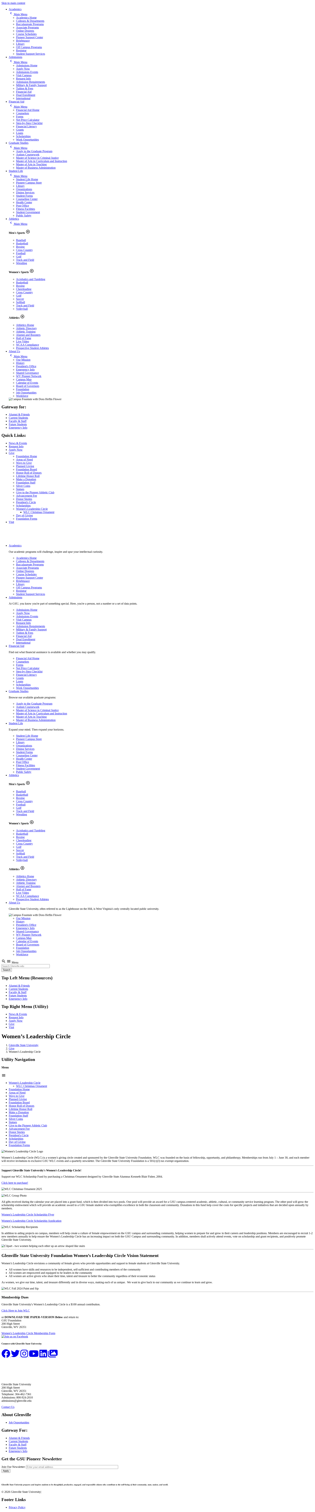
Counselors (22, 113)
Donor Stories (24, 499)
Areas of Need (24, 459)
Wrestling (21, 263)
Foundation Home (26, 456)
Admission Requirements (30, 81)
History (20, 363)
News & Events (18, 443)
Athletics (14, 218)
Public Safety (23, 215)
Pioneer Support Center (29, 37)
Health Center (24, 202)
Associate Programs (27, 27)
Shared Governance (27, 372)
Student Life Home (27, 179)
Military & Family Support (31, 85)
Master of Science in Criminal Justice (37, 157)
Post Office (22, 205)
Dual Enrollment (25, 95)
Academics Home (26, 17)
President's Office (26, 366)
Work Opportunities (27, 139)
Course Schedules (26, 34)
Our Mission (23, 359)
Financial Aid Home (27, 110)
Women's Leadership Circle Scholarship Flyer (27, 1214)
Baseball (21, 240)
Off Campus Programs (29, 47)
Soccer (20, 298)
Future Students (18, 424)
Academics (15, 9)
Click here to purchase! (14, 1182)
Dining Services (25, 192)
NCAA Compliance (27, 344)
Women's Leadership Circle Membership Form (28, 1333)
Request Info (23, 78)
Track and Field (25, 259)
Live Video (22, 341)
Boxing (20, 246)
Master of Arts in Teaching (31, 164)
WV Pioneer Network (28, 376)
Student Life (16, 171)
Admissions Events (27, 72)
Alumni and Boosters (28, 334)
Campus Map (24, 379)
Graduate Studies (18, 142)
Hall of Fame (23, 338)
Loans (19, 133)
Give (11, 453)
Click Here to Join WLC (15, 1310)
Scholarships (23, 136)
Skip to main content (13, 3)
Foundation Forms (26, 518)
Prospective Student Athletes (32, 348)
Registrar (21, 50)
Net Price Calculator (27, 119)
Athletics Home (25, 325)
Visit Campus (24, 75)
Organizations (24, 189)
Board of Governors (27, 386)
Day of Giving (24, 515)
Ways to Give (24, 462)
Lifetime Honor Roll (28, 476)
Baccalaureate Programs (30, 24)
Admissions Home (26, 65)
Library (20, 43)
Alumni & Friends (19, 414)
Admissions (15, 57)
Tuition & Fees (24, 88)
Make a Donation (26, 479)
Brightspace (23, 40)
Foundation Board (26, 469)
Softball (20, 302)
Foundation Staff (25, 482)
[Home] (19, 539)
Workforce (22, 395)
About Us (14, 351)
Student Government (28, 212)
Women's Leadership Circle (32, 508)
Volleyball (22, 308)
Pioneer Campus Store (29, 182)
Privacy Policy (17, 1507)
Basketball (22, 243)
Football (21, 253)
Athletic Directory (26, 328)
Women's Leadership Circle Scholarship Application (31, 1220)
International (23, 98)
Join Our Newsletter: (13, 1466)
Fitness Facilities (25, 208)
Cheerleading (23, 289)
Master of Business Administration (36, 167)
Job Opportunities (26, 392)
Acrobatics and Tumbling (30, 279)
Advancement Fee (26, 495)
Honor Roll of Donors (29, 472)
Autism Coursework (27, 154)
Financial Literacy (26, 126)
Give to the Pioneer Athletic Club (35, 492)
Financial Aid (24, 91)
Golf (18, 256)
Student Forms (24, 195)
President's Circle (26, 502)
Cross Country (24, 250)
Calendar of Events (27, 382)
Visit (11, 522)
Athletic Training (26, 331)
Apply (6, 1470)
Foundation (22, 389)
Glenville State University (23, 1045)
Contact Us (7, 1406)
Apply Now (23, 68)
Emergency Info (25, 369)
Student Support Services (30, 53)
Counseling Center (27, 199)
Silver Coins (23, 485)
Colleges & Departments (30, 20)
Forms (19, 116)
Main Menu (18, 14)
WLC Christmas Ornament (38, 512)
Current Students (18, 417)
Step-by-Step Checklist (29, 123)
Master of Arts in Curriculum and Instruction (41, 161)
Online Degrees (25, 30)
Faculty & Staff (17, 421)
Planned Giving (25, 466)
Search (6, 970)
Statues (20, 489)
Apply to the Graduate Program (34, 151)
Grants (20, 129)
